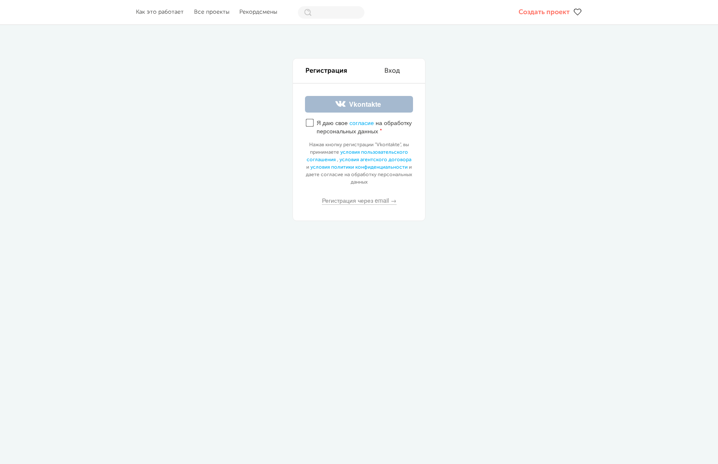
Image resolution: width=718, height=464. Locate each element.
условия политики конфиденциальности (359, 167)
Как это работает (160, 12)
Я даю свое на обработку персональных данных (364, 127)
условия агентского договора (375, 159)
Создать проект (544, 12)
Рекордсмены (258, 12)
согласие (361, 122)
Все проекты (211, 12)
